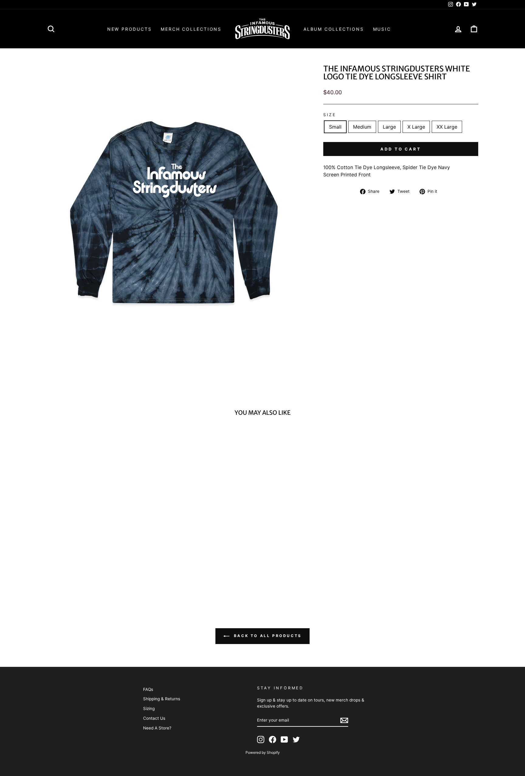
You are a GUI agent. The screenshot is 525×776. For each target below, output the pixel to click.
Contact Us (154, 718)
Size (329, 115)
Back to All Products (267, 635)
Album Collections (334, 29)
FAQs (148, 689)
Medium (362, 127)
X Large (416, 127)
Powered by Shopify (262, 752)
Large (389, 127)
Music (382, 29)
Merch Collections (191, 29)
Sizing (149, 708)
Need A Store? (157, 728)
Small (335, 127)
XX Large (447, 127)
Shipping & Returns (161, 698)
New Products (129, 29)
